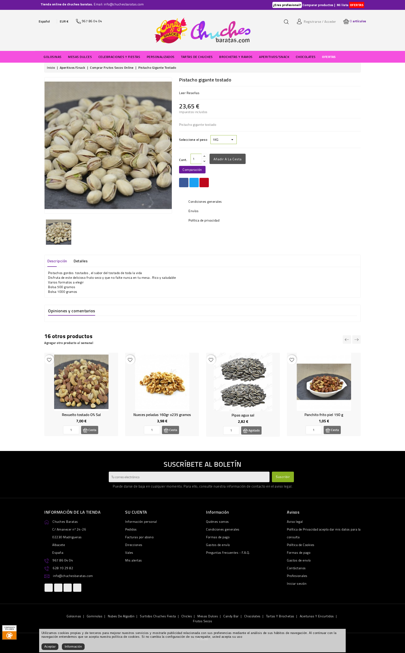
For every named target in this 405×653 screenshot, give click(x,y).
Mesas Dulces (207, 616)
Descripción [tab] (57, 260)
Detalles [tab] (80, 260)
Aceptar (50, 646)
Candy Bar (231, 616)
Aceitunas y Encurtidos (317, 616)
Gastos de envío (218, 545)
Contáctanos (296, 568)
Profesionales (297, 576)
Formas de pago (217, 537)
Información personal (141, 522)
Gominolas (95, 616)
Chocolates (252, 616)
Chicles (186, 616)
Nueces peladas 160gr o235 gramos (162, 414)
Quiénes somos (217, 522)
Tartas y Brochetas (280, 616)
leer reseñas (189, 93)
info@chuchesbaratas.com (73, 576)
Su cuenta (136, 512)
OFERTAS (357, 5)
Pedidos (131, 529)
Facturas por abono (139, 537)
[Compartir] (183, 182)
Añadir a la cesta (228, 159)
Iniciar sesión (297, 583)
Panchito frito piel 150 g (323, 414)
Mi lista (343, 5)
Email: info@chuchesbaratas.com (119, 4)
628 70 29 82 (63, 568)
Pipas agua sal (243, 415)
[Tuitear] (194, 182)
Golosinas (74, 616)
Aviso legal (295, 522)
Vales (129, 553)
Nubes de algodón (121, 616)
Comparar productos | (319, 5)
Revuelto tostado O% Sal (81, 414)
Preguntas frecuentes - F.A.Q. (228, 553)
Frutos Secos (202, 621)
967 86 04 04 (62, 560)
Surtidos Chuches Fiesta (158, 616)
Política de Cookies (301, 545)
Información (73, 646)
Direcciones (133, 545)
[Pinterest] (204, 182)
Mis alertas (133, 560)
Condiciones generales (223, 529)
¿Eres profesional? (287, 5)
